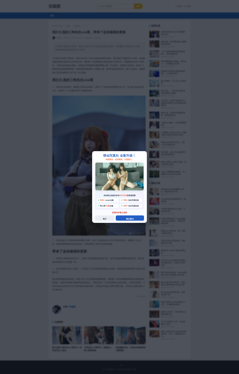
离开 (105, 219)
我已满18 (130, 219)
